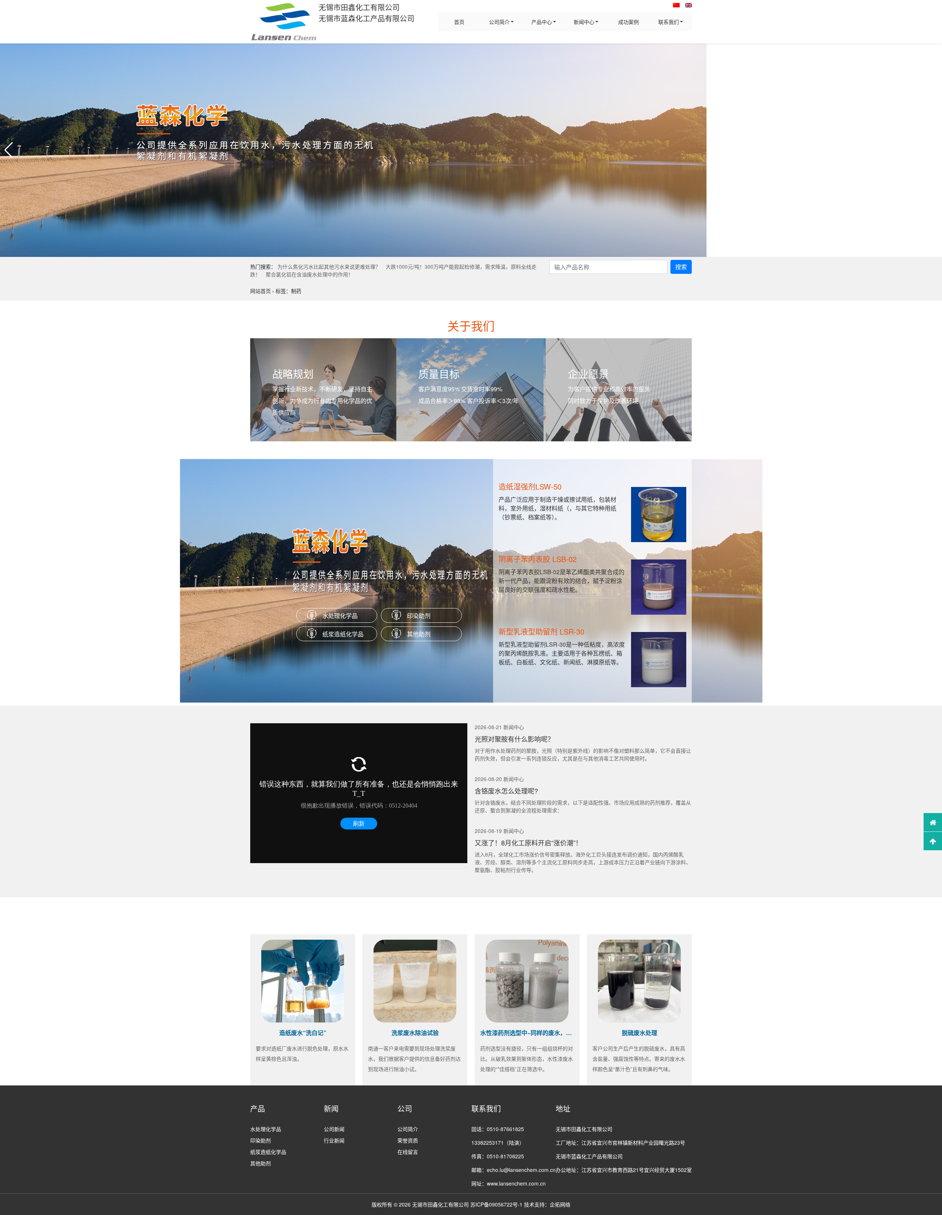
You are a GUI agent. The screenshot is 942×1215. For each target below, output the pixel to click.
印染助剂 (419, 615)
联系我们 (668, 21)
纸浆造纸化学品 (343, 634)
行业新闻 (334, 1140)
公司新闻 (334, 1129)
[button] (9, 150)
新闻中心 (584, 21)
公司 (404, 1108)
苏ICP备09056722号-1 (496, 1204)
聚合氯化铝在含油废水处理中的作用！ (309, 274)
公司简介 (499, 21)
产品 (257, 1108)
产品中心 (541, 21)
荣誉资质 (407, 1140)
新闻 (331, 1108)
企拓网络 (560, 1204)
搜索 (681, 266)
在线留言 (407, 1151)
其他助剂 (419, 634)
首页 (459, 21)
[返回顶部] (933, 841)
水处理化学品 (340, 615)
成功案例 (628, 21)
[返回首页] (933, 822)
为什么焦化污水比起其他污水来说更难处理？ (328, 266)
